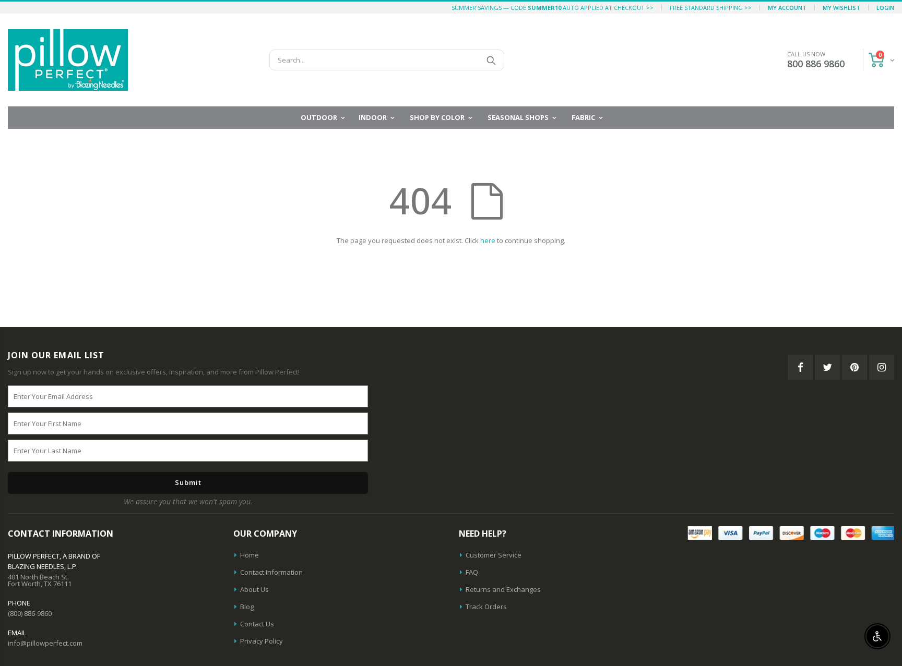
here (487, 240)
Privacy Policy (261, 641)
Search (491, 60)
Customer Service (493, 555)
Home (249, 555)
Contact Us (257, 623)
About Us (254, 589)
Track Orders (486, 606)
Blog (247, 606)
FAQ (472, 572)
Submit (188, 482)
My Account (787, 7)
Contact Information (271, 572)
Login (885, 7)
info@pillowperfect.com (45, 643)
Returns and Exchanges (503, 589)
